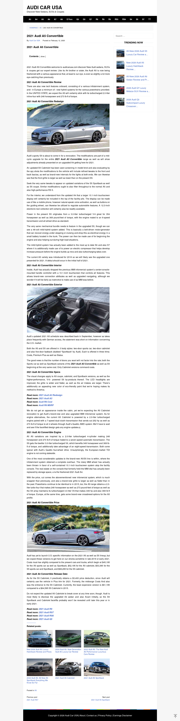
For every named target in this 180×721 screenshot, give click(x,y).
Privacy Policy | (105, 715)
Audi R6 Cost (45, 401)
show (43, 56)
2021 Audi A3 (45, 398)
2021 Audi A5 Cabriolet (65, 678)
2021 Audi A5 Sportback (94, 678)
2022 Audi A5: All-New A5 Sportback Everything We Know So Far (37, 680)
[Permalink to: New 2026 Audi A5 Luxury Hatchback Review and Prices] (40, 638)
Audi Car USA (44, 7)
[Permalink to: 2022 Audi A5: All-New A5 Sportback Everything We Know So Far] (40, 667)
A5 (36, 690)
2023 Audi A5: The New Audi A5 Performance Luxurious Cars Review (96, 651)
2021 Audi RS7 (46, 612)
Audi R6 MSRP (46, 405)
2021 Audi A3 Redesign (50, 395)
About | (82, 715)
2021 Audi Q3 (45, 619)
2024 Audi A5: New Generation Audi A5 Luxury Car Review (68, 650)
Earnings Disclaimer (122, 715)
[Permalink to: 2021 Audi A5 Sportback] (97, 667)
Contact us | (92, 715)
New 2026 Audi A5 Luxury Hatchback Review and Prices (39, 650)
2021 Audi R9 (45, 608)
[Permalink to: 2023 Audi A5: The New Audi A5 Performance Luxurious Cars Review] (97, 638)
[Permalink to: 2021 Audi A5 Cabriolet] (68, 667)
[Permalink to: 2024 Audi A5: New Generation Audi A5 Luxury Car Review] (68, 638)
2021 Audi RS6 (46, 615)
